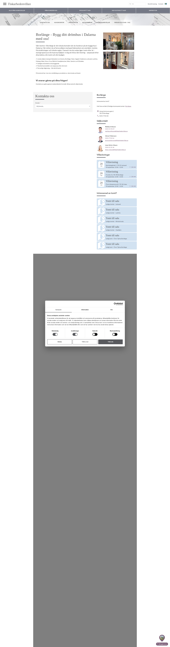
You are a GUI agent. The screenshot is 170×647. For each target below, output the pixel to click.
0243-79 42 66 (109, 138)
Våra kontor (73, 22)
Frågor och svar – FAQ (122, 22)
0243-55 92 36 (109, 147)
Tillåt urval (85, 342)
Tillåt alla (110, 342)
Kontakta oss (45, 22)
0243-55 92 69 (109, 129)
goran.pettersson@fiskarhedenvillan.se (116, 140)
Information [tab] (85, 309)
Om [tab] (111, 309)
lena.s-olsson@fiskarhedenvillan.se (115, 149)
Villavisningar (87, 22)
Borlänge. (128, 106)
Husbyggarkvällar (103, 22)
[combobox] (137, 4)
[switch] (75, 334)
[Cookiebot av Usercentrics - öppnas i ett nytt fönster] (115, 304)
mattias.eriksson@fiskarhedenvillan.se (116, 131)
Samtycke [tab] (58, 309)
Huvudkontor (59, 22)
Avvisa (60, 342)
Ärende (37, 103)
